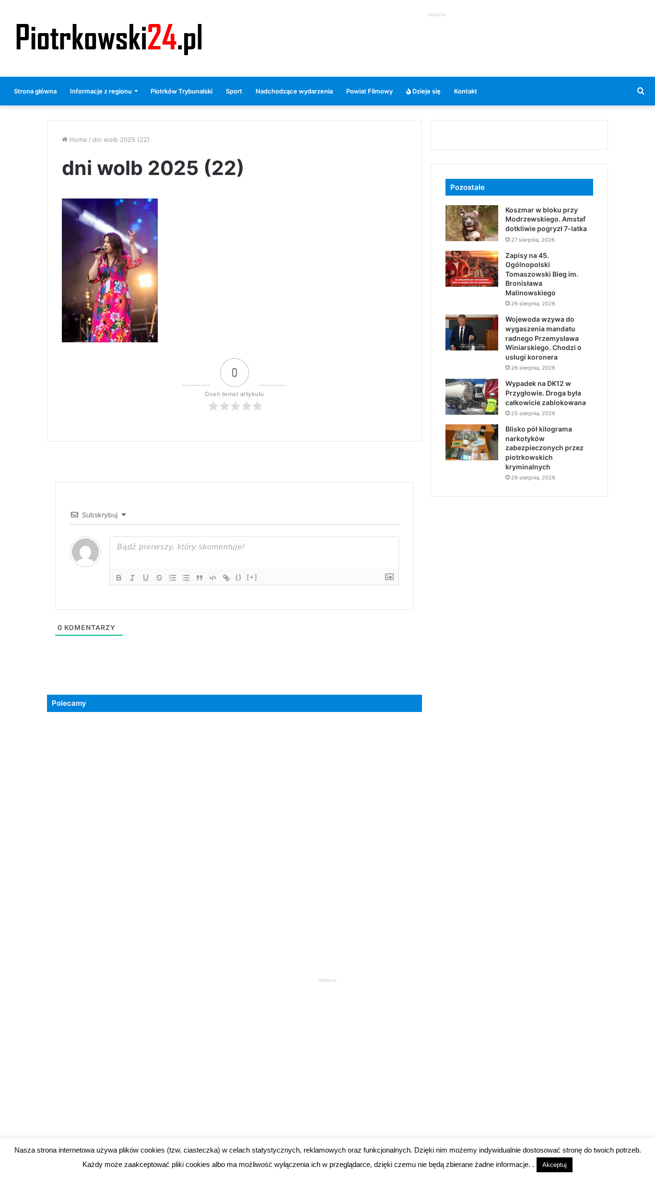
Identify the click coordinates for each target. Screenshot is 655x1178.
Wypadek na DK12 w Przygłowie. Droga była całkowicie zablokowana (545, 392)
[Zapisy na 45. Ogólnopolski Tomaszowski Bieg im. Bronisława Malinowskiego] (471, 269)
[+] (252, 577)
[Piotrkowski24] (109, 38)
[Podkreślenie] (145, 577)
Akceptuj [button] (554, 1164)
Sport (234, 91)
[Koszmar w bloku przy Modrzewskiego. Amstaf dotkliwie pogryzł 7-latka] (471, 223)
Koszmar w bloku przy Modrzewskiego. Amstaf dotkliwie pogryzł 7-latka (546, 219)
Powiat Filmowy (369, 91)
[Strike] (159, 577)
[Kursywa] (132, 577)
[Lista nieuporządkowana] (186, 577)
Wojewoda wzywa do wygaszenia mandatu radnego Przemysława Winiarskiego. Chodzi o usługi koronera (543, 338)
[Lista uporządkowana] (172, 577)
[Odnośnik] (226, 577)
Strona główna (35, 91)
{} (238, 577)
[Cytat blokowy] (199, 577)
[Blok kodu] (213, 577)
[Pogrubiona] (119, 577)
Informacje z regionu (101, 91)
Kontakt (465, 91)
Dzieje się (426, 91)
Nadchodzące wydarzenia (294, 91)
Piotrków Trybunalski (181, 91)
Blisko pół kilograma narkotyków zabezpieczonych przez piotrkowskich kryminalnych (544, 447)
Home (77, 139)
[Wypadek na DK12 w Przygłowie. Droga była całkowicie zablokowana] (471, 397)
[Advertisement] (436, 41)
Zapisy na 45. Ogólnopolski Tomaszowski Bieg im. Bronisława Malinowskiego (541, 274)
